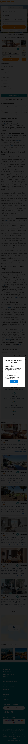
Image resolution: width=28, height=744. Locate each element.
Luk (14, 381)
